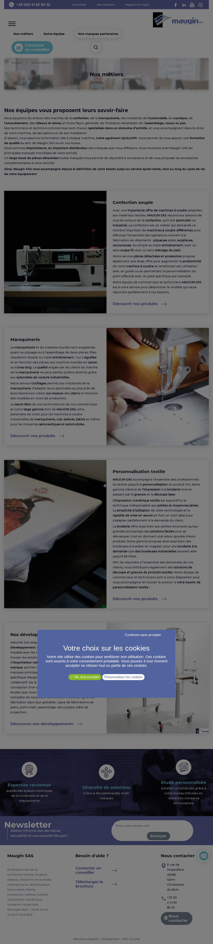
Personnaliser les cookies (123, 677)
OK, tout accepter (86, 677)
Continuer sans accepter (143, 635)
